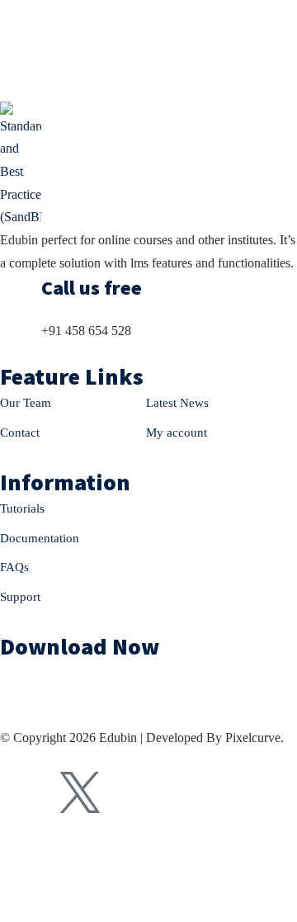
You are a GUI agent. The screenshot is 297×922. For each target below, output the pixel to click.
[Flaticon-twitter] (80, 792)
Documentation (39, 538)
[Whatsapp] (198, 792)
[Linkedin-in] (258, 792)
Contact (20, 432)
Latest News (177, 402)
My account (176, 432)
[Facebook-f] (20, 792)
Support (20, 596)
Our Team (25, 402)
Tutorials (22, 508)
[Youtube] (139, 792)
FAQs (14, 567)
